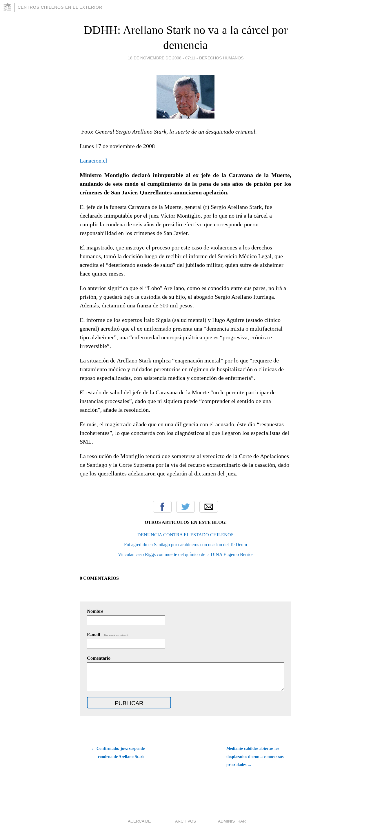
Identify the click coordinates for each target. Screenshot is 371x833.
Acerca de (139, 821)
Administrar (232, 821)
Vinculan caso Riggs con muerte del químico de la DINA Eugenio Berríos (185, 554)
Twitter (185, 507)
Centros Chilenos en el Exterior (60, 7)
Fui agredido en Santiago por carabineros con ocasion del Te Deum (185, 544)
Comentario (98, 658)
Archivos (185, 821)
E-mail (108, 634)
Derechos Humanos (221, 58)
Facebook (162, 507)
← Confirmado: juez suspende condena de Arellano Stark (118, 752)
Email (208, 507)
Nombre (95, 611)
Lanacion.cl (93, 160)
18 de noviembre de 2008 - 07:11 (161, 58)
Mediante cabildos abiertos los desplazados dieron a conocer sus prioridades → (254, 756)
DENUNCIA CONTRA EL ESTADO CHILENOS (185, 534)
